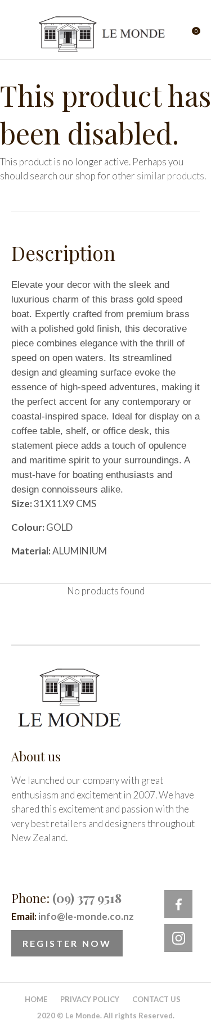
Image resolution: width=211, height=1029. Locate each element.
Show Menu (18, 34)
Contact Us (156, 999)
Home (36, 999)
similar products (170, 176)
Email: (72, 916)
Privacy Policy (89, 999)
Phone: (66, 898)
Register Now (67, 943)
